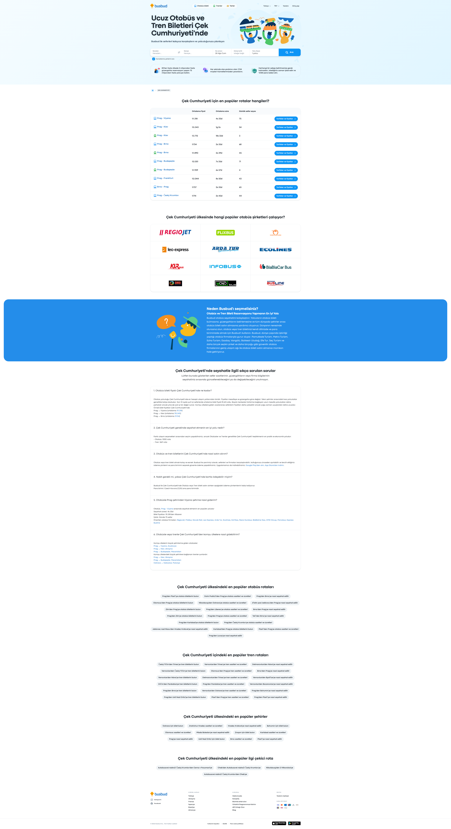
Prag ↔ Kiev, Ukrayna (163, 549)
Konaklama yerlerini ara (165, 59)
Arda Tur (218, 520)
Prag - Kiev (162, 127)
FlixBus (189, 520)
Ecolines (226, 520)
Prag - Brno (163, 144)
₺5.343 (177, 413)
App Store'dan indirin (274, 465)
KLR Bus (234, 520)
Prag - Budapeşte (166, 161)
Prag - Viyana (164, 118)
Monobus (282, 520)
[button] (179, 52)
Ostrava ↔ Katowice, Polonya (167, 563)
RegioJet (181, 520)
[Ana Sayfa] (152, 90)
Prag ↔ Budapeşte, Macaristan (167, 552)
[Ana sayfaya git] (158, 6)
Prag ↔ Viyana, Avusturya (165, 546)
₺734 (177, 416)
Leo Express (208, 520)
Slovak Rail (197, 520)
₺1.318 (179, 411)
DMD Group (271, 520)
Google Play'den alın (255, 465)
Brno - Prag (163, 187)
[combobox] (163, 52)
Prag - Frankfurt (165, 178)
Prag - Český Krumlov (168, 195)
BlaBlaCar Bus (259, 520)
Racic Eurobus (245, 520)
